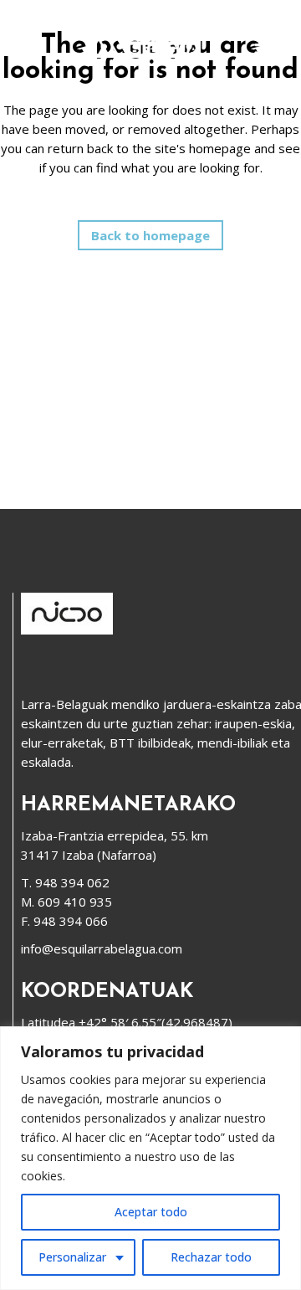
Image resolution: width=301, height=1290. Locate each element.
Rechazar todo (211, 1257)
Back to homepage (150, 235)
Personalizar (72, 1257)
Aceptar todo (151, 1212)
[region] (150, 1158)
